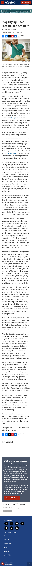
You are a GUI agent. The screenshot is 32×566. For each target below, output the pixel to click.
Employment (7, 543)
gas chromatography (11, 153)
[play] (3, 564)
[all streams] (29, 564)
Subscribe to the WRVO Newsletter (14, 504)
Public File (6, 551)
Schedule (6, 539)
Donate (26, 2)
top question (15, 118)
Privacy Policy (7, 555)
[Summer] (16, 11)
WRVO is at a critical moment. (15, 461)
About (5, 536)
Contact (6, 547)
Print (22, 36)
